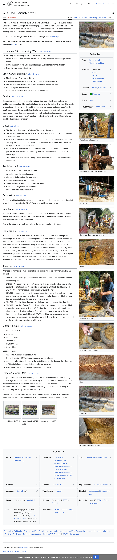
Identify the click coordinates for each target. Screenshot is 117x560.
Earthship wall (94, 60)
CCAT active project (70, 534)
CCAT (41, 26)
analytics (31, 500)
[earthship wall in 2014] (12, 410)
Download (100, 107)
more (62, 513)
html (70, 510)
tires (65, 469)
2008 (91, 100)
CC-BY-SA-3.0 (58, 485)
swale (13, 44)
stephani (95, 75)
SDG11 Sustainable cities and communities (49, 531)
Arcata (94, 88)
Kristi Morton (97, 81)
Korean (59, 491)
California (102, 88)
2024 (99, 500)
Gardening (17, 534)
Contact (24, 551)
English (20, 491)
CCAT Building (60, 475)
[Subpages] (112, 13)
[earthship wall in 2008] (48, 410)
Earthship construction (63, 466)
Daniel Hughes (98, 78)
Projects (27, 531)
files (57, 513)
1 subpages (93, 491)
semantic (64, 510)
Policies (17, 551)
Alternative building (96, 63)
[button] (3, 3)
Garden (8, 534)
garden (61, 457)
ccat (55, 457)
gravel (56, 469)
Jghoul (94, 72)
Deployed (96, 94)
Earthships (54, 37)
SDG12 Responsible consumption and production (89, 531)
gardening (58, 460)
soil (61, 469)
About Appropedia (8, 551)
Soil (44, 534)
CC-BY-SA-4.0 (23, 547)
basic (57, 510)
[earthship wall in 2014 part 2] (30, 410)
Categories (8, 531)
